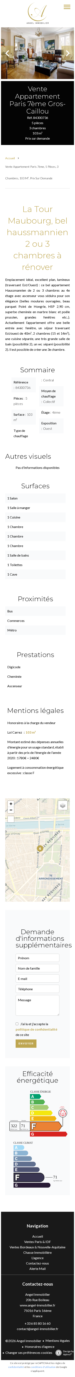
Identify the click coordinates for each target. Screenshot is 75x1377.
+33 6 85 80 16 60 (37, 1323)
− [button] (11, 810)
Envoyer (26, 1043)
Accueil (10, 158)
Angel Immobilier (37, 1294)
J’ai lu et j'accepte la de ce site (36, 1029)
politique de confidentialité (36, 1029)
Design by (68, 1353)
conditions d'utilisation (43, 1367)
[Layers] (62, 805)
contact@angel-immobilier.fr (37, 1329)
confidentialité (16, 1367)
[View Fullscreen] (11, 819)
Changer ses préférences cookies (28, 1352)
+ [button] (11, 803)
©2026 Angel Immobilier (23, 1341)
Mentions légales (57, 1340)
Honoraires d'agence (39, 1346)
